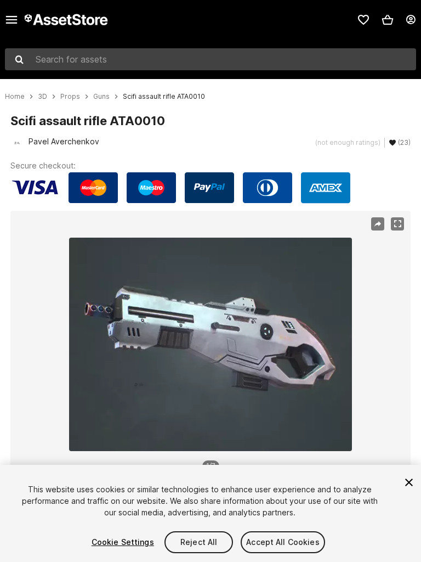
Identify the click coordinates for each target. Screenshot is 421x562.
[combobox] (210, 59)
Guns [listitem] (101, 96)
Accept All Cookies (283, 542)
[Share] (377, 224)
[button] (387, 19)
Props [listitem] (70, 96)
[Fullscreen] (397, 224)
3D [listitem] (42, 96)
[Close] (409, 482)
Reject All (198, 542)
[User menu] (410, 19)
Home (15, 96)
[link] (363, 19)
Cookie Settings (123, 542)
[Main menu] (11, 20)
